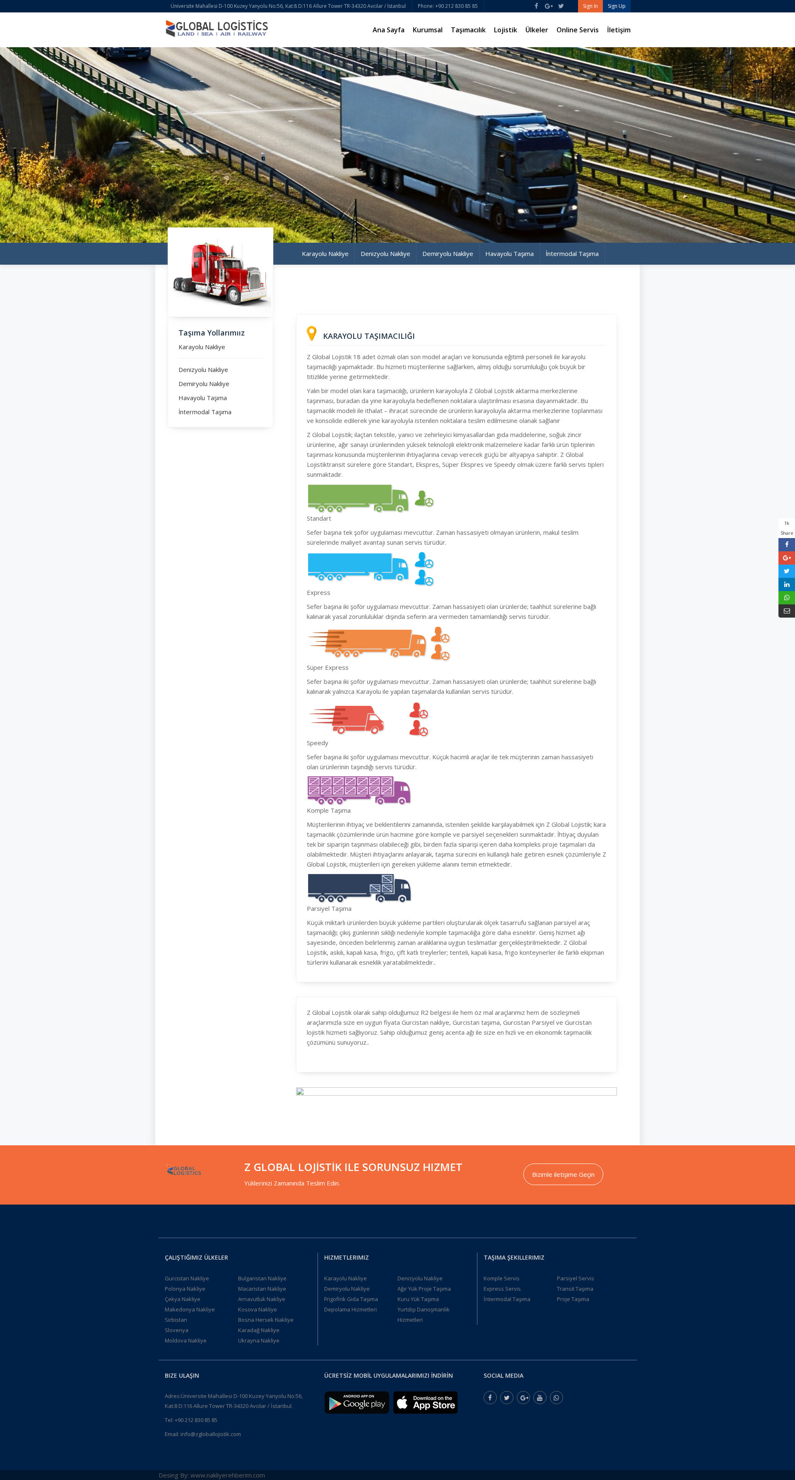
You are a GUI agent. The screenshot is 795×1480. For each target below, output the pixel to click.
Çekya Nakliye (182, 1299)
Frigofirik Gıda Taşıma (351, 1299)
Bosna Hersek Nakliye (266, 1319)
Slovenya (176, 1330)
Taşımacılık (468, 29)
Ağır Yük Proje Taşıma (424, 1288)
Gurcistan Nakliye (187, 1278)
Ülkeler (536, 29)
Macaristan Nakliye (262, 1288)
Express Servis (502, 1288)
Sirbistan (176, 1319)
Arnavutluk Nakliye (261, 1299)
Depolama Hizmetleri (350, 1309)
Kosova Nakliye (257, 1309)
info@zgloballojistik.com (211, 1434)
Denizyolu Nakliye (385, 253)
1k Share (787, 528)
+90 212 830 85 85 (196, 1420)
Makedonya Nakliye (190, 1309)
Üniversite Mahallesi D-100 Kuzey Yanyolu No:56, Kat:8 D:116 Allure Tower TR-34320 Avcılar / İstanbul (288, 6)
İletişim (619, 29)
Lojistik (505, 29)
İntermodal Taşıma (572, 253)
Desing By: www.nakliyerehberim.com (212, 1475)
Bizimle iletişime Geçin (563, 1174)
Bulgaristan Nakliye (262, 1278)
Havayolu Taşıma (509, 253)
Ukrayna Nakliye (258, 1340)
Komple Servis (502, 1278)
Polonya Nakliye (185, 1288)
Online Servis (577, 29)
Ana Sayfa (389, 29)
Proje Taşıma (573, 1299)
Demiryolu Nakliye (447, 253)
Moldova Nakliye (186, 1340)
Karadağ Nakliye (258, 1330)
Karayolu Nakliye (325, 253)
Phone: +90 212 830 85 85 (448, 6)
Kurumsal (428, 29)
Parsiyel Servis (575, 1278)
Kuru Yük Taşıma (418, 1299)
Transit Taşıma (575, 1288)
